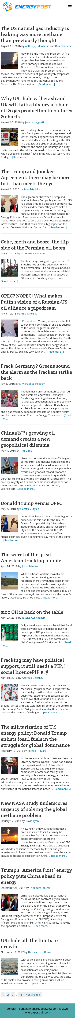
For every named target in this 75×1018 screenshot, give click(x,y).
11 (20, 994)
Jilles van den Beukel (40, 952)
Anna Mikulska (32, 189)
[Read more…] (46, 84)
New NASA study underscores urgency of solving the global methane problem (34, 809)
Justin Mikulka (30, 566)
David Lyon (32, 821)
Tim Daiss (26, 450)
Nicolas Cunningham (34, 617)
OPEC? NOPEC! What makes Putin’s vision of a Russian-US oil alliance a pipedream (34, 302)
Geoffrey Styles (29, 508)
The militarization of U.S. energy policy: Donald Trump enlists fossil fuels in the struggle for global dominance (35, 736)
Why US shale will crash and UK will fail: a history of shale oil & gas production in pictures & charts (36, 107)
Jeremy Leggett (34, 122)
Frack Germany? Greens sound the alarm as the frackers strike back (36, 372)
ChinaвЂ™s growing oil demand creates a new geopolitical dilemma (28, 439)
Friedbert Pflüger (39, 887)
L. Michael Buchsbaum (32, 383)
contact (11, 1008)
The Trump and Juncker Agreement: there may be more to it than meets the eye (35, 177)
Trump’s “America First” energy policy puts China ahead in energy (36, 876)
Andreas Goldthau (32, 677)
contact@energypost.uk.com (38, 1008)
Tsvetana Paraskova (33, 253)
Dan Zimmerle (63, 46)
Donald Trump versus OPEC (31, 503)
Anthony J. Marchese (37, 46)
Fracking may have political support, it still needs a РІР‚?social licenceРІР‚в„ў (33, 666)
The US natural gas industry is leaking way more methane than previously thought (35, 34)
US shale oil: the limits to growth (29, 943)
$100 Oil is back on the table (32, 612)
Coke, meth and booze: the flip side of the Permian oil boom (35, 245)
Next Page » (33, 994)
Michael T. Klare (37, 750)
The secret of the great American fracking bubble (31, 557)
